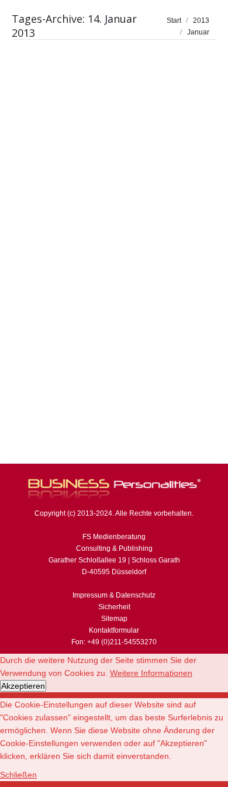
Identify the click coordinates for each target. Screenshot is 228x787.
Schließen (18, 774)
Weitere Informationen (151, 673)
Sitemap (114, 619)
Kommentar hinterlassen (65, 294)
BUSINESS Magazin (58, 259)
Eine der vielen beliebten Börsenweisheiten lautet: (89, 233)
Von (47, 282)
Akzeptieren (23, 686)
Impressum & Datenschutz (114, 595)
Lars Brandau (116, 259)
